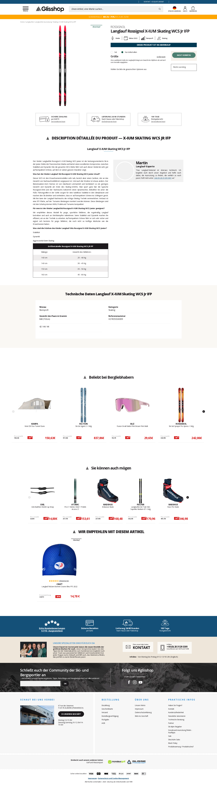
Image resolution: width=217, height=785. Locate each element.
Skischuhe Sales (174, 739)
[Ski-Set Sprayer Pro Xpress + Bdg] (181, 405)
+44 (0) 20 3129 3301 (163, 178)
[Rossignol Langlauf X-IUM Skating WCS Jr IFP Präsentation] (63, 66)
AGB (103, 723)
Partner (171, 723)
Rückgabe (105, 719)
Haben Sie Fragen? (175, 705)
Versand (105, 712)
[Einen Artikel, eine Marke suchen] (159, 9)
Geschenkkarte (107, 709)
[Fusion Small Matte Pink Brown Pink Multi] (132, 405)
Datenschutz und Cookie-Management (113, 778)
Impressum (139, 709)
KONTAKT (141, 647)
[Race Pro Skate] (173, 490)
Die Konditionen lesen (58, 121)
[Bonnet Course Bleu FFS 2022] (59, 559)
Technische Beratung (176, 719)
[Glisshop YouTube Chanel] (140, 682)
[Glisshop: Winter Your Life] (50, 9)
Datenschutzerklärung (143, 712)
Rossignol (118, 27)
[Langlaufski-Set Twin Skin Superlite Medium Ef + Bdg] (140, 490)
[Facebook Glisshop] (129, 682)
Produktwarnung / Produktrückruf (180, 746)
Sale (169, 736)
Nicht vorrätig (184, 55)
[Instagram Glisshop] (135, 682)
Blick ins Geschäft (141, 716)
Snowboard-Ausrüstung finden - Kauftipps (180, 731)
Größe (114, 56)
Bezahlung (106, 705)
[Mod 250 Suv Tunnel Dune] (34, 405)
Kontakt (171, 709)
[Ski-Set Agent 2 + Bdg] (83, 405)
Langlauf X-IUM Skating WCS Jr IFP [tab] (108, 149)
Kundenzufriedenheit (176, 712)
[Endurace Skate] (107, 490)
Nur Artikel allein (131, 52)
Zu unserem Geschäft (71, 714)
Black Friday (172, 743)
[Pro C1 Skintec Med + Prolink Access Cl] (75, 490)
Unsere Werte (140, 705)
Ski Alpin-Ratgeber (175, 726)
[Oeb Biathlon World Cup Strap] (42, 490)
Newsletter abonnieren (176, 716)
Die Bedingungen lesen (109, 121)
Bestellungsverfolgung (110, 716)
